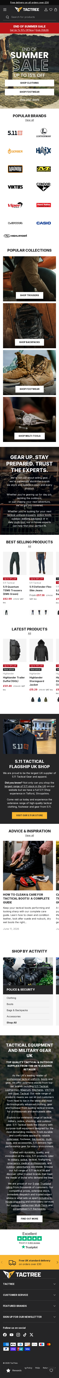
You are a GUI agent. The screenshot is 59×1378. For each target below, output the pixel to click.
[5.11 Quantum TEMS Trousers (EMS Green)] (14, 563)
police (23, 1159)
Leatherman (12, 1089)
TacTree (14, 1363)
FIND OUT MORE (29, 1218)
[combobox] (29, 17)
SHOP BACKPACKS (29, 342)
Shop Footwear (29, 92)
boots (44, 1079)
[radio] (6, 612)
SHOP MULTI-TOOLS (30, 436)
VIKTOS (49, 1089)
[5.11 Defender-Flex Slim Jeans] (41, 563)
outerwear (13, 1139)
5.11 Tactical (41, 1086)
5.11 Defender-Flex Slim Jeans (40, 588)
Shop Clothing (29, 83)
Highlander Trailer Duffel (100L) (14, 679)
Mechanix (37, 1089)
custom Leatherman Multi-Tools (29, 1205)
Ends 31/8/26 (42, 30)
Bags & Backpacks (17, 1010)
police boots (44, 514)
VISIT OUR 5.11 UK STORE (29, 815)
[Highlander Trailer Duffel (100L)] (14, 650)
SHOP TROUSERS (29, 295)
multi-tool (19, 522)
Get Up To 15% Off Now (22, 30)
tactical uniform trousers (21, 514)
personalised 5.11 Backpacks (29, 1208)
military (15, 1159)
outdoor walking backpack (26, 518)
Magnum (25, 1089)
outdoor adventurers (18, 1166)
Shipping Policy (25, 1368)
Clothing (11, 997)
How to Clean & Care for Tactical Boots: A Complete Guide (26, 898)
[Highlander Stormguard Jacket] (41, 650)
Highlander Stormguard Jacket (36, 681)
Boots (10, 1004)
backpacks (38, 1139)
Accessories (14, 1016)
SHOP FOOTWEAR (29, 389)
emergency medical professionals (26, 1163)
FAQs (37, 1368)
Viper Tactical (21, 1093)
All (29, 546)
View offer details (29, 99)
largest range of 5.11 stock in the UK (25, 786)
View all (29, 120)
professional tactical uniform (23, 1079)
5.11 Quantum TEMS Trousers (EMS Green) (12, 590)
